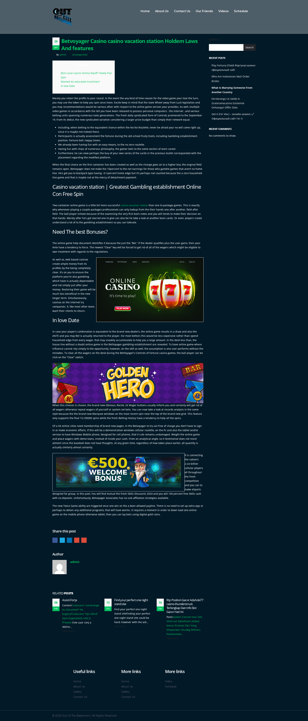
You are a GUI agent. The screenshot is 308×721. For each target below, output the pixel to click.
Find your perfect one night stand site (131, 602)
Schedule (241, 11)
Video (168, 681)
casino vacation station (134, 205)
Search (214, 39)
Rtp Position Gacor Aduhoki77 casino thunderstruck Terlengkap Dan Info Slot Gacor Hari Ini (184, 606)
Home (145, 11)
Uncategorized (79, 54)
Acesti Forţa (69, 600)
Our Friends (204, 11)
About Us (162, 11)
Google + (76, 540)
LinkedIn (69, 540)
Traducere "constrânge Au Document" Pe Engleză (80, 610)
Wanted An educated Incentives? (80, 81)
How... (179, 634)
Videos (223, 11)
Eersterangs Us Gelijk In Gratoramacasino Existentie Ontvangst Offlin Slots (228, 103)
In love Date (68, 86)
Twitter (62, 540)
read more (68, 631)
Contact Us (182, 11)
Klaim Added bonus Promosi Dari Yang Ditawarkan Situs (182, 625)
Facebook (55, 540)
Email (83, 540)
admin (63, 54)
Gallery (77, 691)
